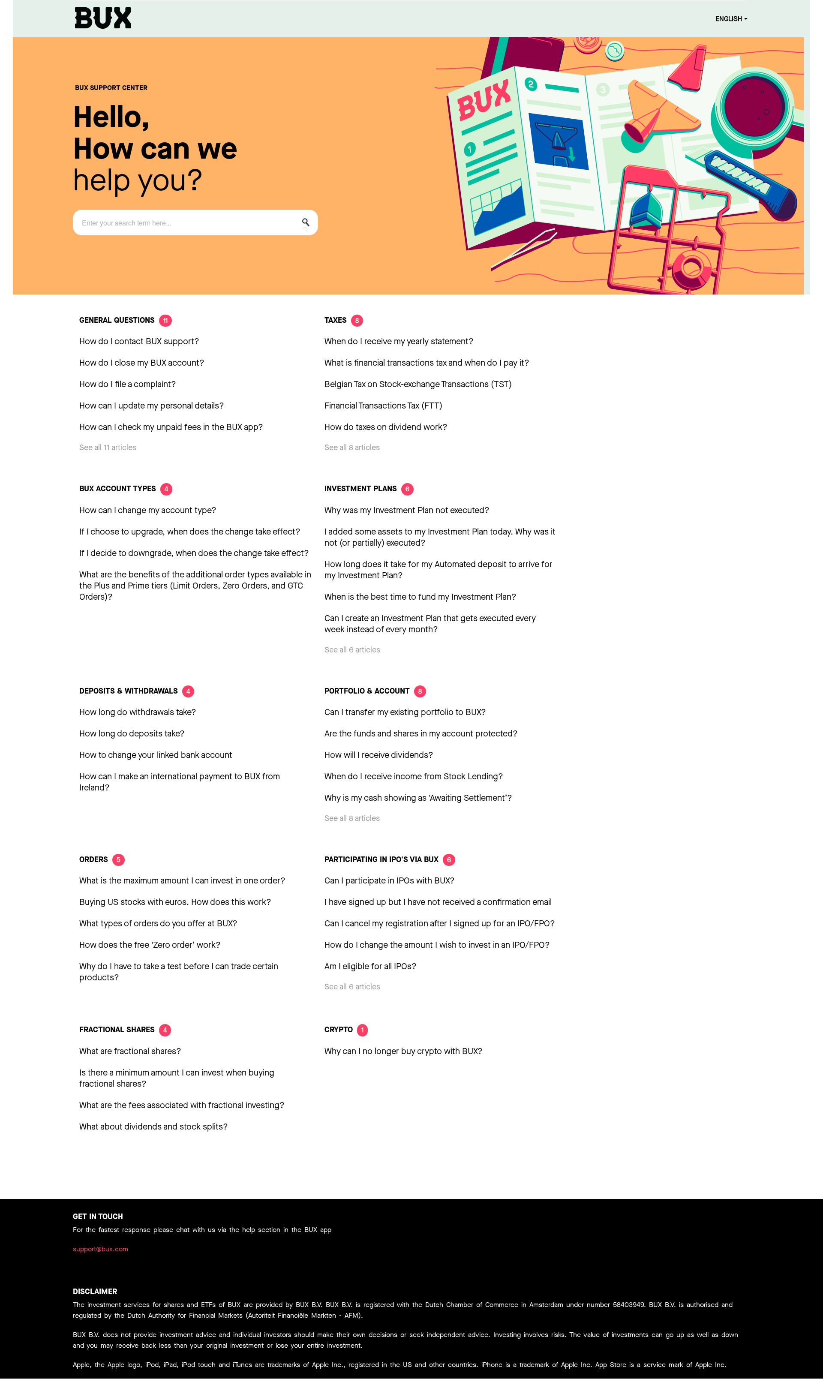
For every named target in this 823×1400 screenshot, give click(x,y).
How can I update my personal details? (151, 406)
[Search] (308, 224)
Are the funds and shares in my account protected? (421, 733)
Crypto (343, 1029)
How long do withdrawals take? (137, 712)
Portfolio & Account (373, 691)
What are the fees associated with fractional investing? (182, 1105)
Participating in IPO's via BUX (387, 859)
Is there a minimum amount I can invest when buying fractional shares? (176, 1078)
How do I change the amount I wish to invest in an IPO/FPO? (437, 945)
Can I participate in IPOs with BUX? (389, 880)
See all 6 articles (352, 650)
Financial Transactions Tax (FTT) (383, 406)
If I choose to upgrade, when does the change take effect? (189, 532)
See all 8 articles (352, 447)
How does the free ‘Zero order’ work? (150, 945)
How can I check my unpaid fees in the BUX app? (171, 427)
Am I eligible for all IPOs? (370, 966)
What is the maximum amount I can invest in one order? (182, 880)
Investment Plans (366, 489)
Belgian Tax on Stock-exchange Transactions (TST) (418, 384)
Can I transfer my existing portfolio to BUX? (405, 712)
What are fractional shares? (130, 1051)
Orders (99, 859)
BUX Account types (123, 489)
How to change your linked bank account (155, 755)
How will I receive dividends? (378, 755)
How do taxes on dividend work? (386, 427)
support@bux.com (100, 1248)
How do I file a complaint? (127, 384)
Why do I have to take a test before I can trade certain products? (178, 972)
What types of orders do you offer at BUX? (158, 923)
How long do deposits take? (132, 733)
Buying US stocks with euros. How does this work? (175, 902)
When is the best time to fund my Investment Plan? (420, 597)
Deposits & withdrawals (134, 691)
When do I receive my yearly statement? (399, 341)
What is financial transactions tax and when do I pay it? (426, 363)
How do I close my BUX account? (141, 363)
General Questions (123, 320)
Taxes (341, 320)
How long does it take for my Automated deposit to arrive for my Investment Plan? (438, 570)
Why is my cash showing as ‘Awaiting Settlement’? (418, 798)
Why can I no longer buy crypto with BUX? (403, 1051)
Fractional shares (123, 1029)
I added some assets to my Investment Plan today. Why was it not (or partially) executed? (440, 537)
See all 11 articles (107, 447)
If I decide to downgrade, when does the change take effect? (194, 553)
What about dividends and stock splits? (153, 1127)
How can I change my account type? (147, 510)
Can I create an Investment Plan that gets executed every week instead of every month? (430, 624)
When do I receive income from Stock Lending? (413, 776)
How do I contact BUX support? (139, 341)
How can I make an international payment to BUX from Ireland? (179, 782)
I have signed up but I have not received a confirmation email (438, 902)
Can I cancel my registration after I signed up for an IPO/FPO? (439, 923)
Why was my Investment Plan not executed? (407, 510)
